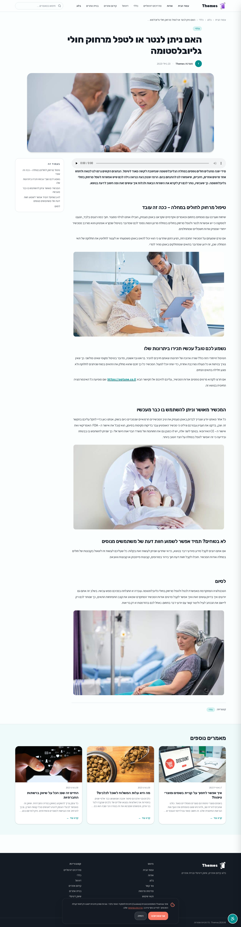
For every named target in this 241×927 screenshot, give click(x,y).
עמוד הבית (183, 6)
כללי (136, 6)
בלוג (78, 6)
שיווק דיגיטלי (75, 896)
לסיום (57, 206)
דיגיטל (125, 6)
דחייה (140, 916)
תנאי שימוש (148, 896)
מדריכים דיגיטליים (152, 6)
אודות (170, 6)
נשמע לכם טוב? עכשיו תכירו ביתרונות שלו (41, 181)
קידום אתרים (110, 6)
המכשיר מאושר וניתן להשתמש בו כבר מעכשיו (41, 190)
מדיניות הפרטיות (135, 907)
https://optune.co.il (122, 379)
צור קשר (149, 885)
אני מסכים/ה (158, 916)
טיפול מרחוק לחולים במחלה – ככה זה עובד (41, 172)
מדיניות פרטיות (146, 891)
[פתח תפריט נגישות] (232, 918)
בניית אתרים (92, 6)
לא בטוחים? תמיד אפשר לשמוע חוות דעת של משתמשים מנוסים (42, 199)
